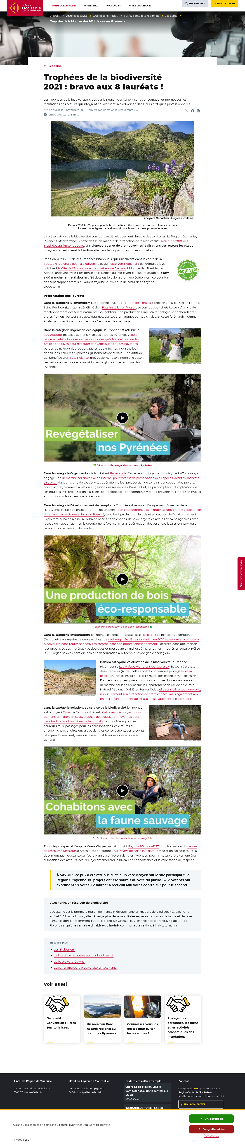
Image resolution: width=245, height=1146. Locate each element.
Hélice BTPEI (151, 634)
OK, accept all (213, 1118)
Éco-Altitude (53, 334)
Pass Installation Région (119, 307)
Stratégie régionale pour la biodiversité (71, 263)
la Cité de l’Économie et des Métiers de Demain (92, 268)
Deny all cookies (213, 1129)
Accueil (55, 15)
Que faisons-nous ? (105, 15)
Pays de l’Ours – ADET (143, 846)
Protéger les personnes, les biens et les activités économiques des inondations (183, 1027)
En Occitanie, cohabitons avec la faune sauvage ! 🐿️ (122, 838)
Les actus (171, 15)
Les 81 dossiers (64, 949)
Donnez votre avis (241, 574)
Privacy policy (21, 1139)
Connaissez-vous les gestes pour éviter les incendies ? (142, 1028)
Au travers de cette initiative (134, 851)
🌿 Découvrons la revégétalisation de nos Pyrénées (122, 465)
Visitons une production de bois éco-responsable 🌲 (122, 626)
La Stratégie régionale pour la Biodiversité (84, 955)
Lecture (122, 418)
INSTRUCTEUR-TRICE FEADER (144, 1108)
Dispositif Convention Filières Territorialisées (61, 1023)
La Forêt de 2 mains (137, 303)
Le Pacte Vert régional (69, 961)
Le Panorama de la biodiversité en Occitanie (85, 967)
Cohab (67, 712)
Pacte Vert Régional (123, 263)
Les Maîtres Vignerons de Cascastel (144, 666)
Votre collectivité (77, 15)
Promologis (118, 473)
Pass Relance (79, 357)
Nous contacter (194, 1104)
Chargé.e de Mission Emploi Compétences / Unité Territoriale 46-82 (146, 1091)
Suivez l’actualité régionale (141, 15)
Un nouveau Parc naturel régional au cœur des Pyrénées (101, 1028)
